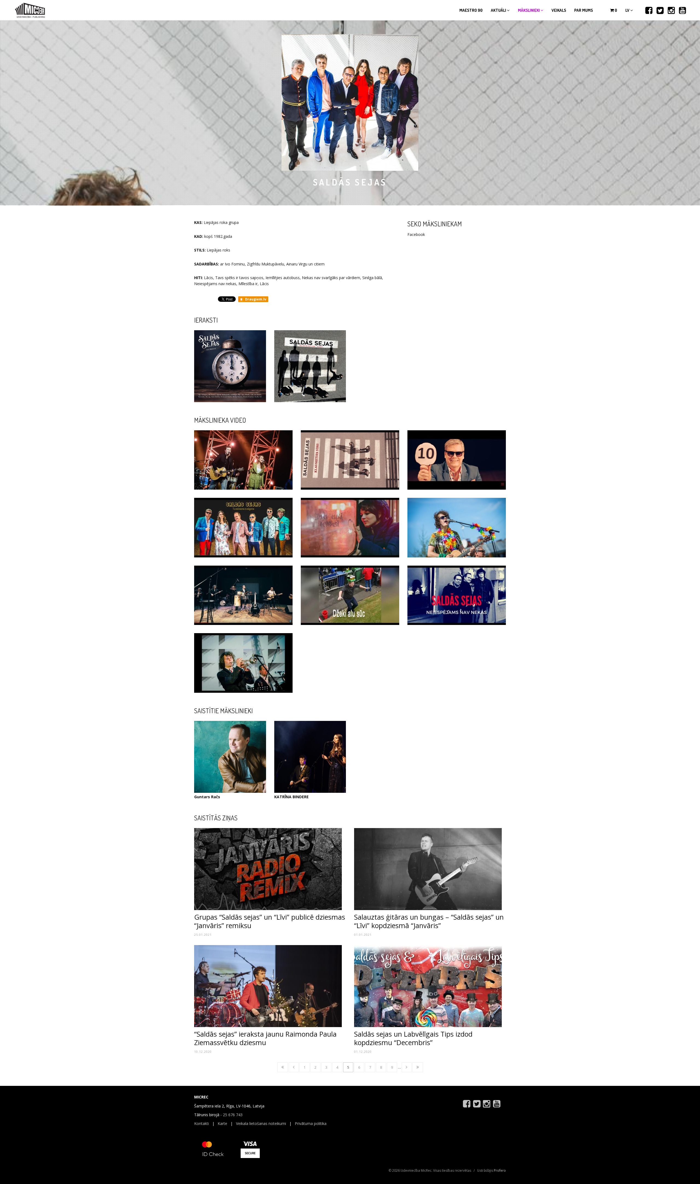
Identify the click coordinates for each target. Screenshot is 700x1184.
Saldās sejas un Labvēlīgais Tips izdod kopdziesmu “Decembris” (413, 1038)
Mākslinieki (529, 10)
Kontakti (201, 1123)
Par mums (583, 10)
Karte (222, 1123)
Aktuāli (499, 10)
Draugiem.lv (255, 299)
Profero (500, 1170)
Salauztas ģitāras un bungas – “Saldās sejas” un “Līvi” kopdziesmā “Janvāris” (429, 921)
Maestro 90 (471, 10)
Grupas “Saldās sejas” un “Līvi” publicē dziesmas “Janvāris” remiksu (269, 921)
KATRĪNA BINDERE (291, 796)
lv (627, 10)
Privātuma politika (310, 1123)
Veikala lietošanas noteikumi (261, 1123)
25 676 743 (233, 1114)
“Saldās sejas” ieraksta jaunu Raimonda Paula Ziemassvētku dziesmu (265, 1038)
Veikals (559, 10)
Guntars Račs (207, 796)
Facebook (416, 234)
